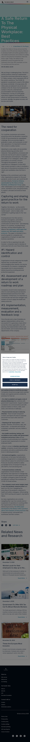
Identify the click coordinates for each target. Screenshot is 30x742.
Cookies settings (15, 376)
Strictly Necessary (15, 380)
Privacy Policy (18, 371)
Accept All (15, 384)
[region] (15, 371)
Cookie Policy (11, 371)
